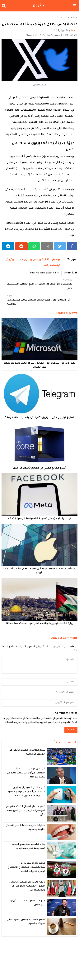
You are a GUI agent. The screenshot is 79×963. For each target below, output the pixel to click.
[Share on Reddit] (21, 246)
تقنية (64, 18)
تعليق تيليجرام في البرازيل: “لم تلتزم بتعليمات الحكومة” (39, 417)
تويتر (9, 259)
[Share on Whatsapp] (34, 246)
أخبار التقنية (50, 259)
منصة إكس (50, 265)
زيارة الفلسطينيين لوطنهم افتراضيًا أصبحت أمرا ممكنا (39, 623)
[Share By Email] (47, 246)
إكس (36, 259)
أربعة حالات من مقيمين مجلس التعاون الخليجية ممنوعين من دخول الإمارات (27, 886)
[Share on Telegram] (8, 246)
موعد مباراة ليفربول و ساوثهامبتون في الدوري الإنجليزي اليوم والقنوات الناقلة (26, 867)
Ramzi (74, 30)
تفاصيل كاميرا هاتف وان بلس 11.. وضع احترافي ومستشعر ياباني (39, 284)
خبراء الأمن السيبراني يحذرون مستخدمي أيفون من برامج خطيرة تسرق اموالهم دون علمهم (26, 791)
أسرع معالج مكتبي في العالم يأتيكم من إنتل (39, 468)
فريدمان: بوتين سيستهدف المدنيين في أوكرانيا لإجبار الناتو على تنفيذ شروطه (25, 773)
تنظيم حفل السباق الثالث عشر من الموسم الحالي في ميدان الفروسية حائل (25, 810)
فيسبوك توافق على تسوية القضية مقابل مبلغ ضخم (39, 518)
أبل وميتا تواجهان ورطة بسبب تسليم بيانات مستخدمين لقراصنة (38, 300)
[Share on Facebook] (72, 246)
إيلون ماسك (22, 259)
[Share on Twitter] (60, 246)
